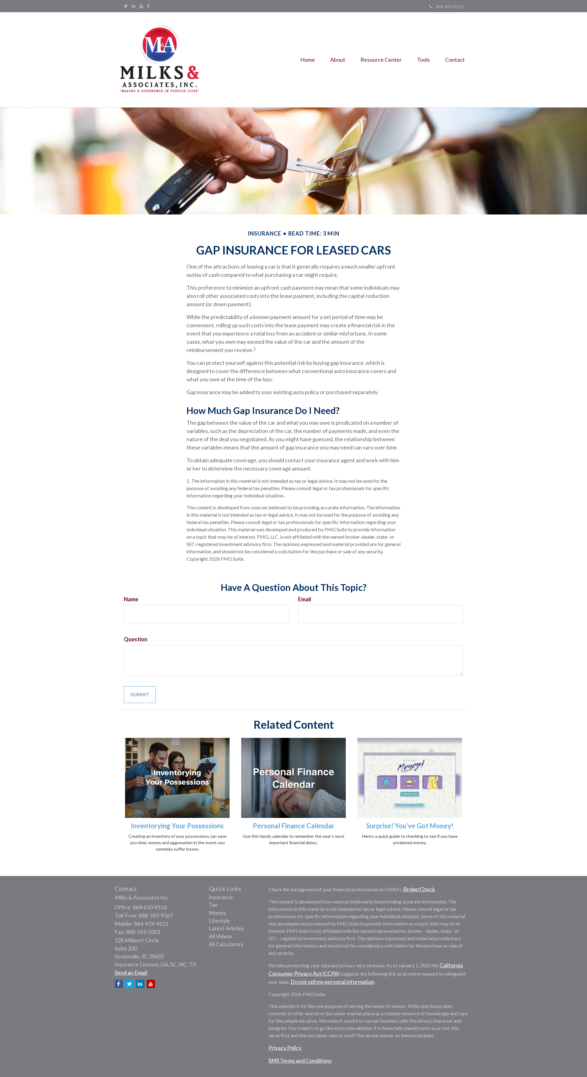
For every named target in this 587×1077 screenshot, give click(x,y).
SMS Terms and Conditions (300, 1060)
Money (217, 912)
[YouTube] (141, 6)
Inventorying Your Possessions (177, 826)
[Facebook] (148, 6)
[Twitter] (126, 6)
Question (135, 639)
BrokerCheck (419, 889)
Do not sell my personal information (332, 981)
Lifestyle (219, 920)
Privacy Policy (285, 1047)
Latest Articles (226, 928)
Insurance (221, 897)
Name (131, 599)
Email (304, 599)
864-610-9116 (449, 6)
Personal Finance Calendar (293, 826)
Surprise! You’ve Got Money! (409, 826)
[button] (338, 59)
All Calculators (226, 944)
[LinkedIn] (133, 6)
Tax (213, 904)
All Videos (220, 936)
